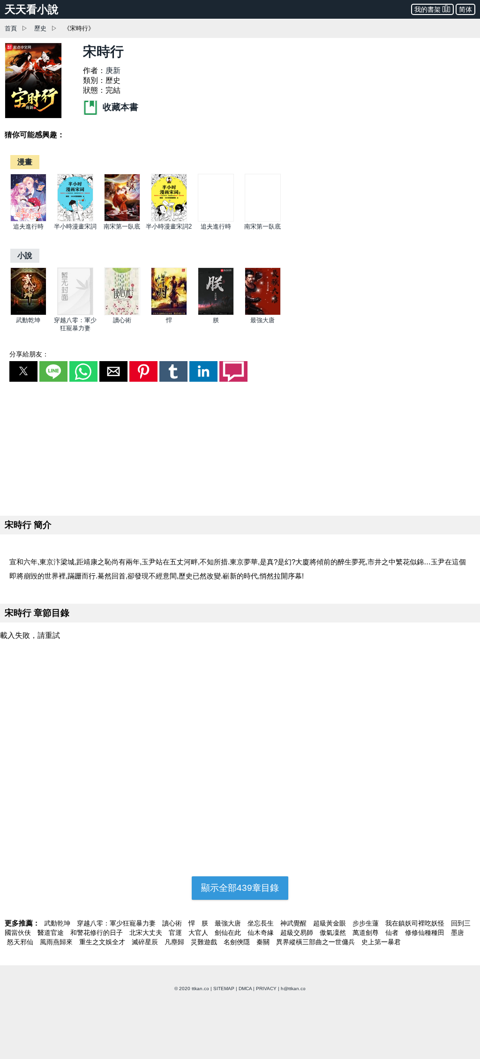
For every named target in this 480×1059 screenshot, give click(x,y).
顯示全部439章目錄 (240, 888)
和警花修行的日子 (97, 932)
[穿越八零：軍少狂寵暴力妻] (75, 313)
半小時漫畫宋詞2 (169, 226)
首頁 (11, 28)
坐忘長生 (262, 923)
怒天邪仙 (21, 942)
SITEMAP (223, 988)
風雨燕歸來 (57, 942)
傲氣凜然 (334, 932)
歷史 (40, 28)
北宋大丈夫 (146, 932)
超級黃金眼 (330, 923)
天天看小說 (32, 9)
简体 (465, 9)
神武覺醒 (294, 923)
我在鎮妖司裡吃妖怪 (415, 923)
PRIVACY (266, 988)
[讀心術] (122, 313)
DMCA (245, 988)
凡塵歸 (175, 942)
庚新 (112, 70)
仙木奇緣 (262, 932)
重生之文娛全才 (103, 942)
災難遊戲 (205, 942)
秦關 (263, 942)
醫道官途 (52, 932)
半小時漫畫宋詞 (75, 226)
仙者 (392, 932)
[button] (23, 371)
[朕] (216, 313)
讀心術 (122, 320)
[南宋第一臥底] (122, 219)
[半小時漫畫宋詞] (75, 219)
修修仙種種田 (425, 932)
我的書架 (427, 9)
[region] (240, 446)
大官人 (199, 932)
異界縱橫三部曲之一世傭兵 (316, 942)
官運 (176, 932)
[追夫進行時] (28, 219)
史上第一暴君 (381, 942)
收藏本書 (119, 107)
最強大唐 (262, 320)
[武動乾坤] (28, 313)
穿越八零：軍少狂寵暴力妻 (117, 923)
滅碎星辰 (146, 942)
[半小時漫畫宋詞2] (169, 219)
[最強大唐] (263, 313)
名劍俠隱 (238, 942)
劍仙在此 (229, 932)
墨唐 (457, 932)
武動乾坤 (28, 320)
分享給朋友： (29, 354)
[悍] (169, 313)
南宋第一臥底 (122, 226)
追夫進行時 (28, 226)
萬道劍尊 (366, 932)
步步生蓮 (366, 923)
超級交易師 (297, 932)
